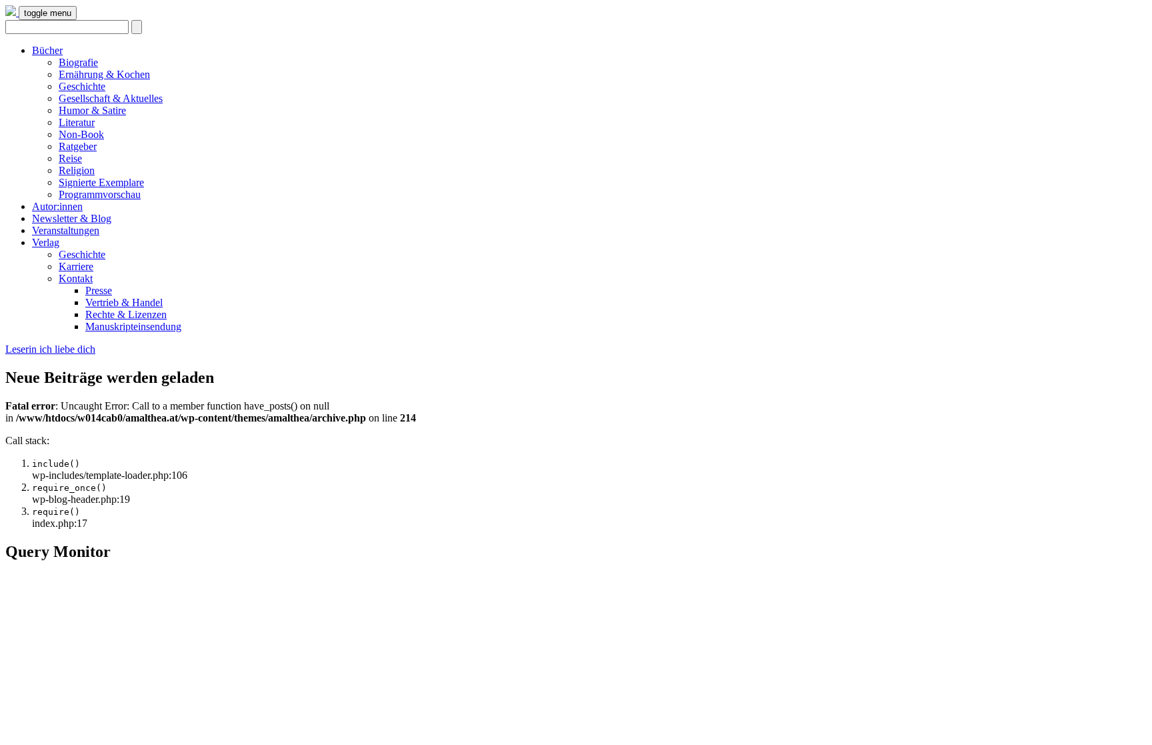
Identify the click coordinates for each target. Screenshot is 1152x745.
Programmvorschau (100, 194)
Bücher (47, 50)
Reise (70, 158)
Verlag (45, 242)
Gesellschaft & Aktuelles (111, 98)
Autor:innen (57, 206)
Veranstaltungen (65, 230)
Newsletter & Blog (71, 218)
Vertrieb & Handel (124, 302)
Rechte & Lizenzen (126, 314)
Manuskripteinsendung (133, 326)
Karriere (76, 266)
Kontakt (76, 278)
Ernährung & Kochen (104, 74)
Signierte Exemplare (101, 182)
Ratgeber (78, 146)
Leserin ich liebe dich (50, 349)
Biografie (78, 62)
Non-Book (81, 134)
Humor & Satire (92, 110)
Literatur (77, 122)
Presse (98, 290)
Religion (77, 170)
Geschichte (82, 86)
